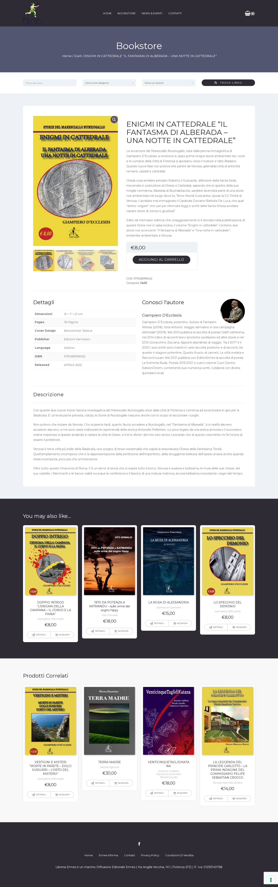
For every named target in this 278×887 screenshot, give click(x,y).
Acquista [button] (64, 634)
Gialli (77, 56)
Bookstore (127, 13)
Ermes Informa (108, 855)
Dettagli (41, 634)
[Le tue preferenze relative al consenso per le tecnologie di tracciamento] (271, 880)
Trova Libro (229, 82)
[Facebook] (139, 844)
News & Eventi (152, 13)
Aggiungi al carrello (161, 260)
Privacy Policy (150, 855)
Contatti (175, 13)
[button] (114, 119)
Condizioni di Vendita (179, 855)
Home (107, 13)
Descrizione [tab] (48, 394)
